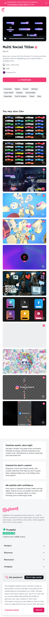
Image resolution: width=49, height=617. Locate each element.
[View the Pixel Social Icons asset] (24, 283)
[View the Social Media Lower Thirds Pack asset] (24, 335)
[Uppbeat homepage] (3, 9)
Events (25, 89)
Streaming (8, 96)
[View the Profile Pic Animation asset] (24, 257)
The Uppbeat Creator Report (18, 4)
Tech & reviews (20, 96)
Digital (17, 89)
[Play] (5, 38)
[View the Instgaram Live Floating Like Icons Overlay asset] (24, 387)
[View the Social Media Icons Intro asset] (24, 361)
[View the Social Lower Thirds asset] (24, 127)
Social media (30, 93)
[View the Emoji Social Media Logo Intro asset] (24, 205)
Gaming (34, 89)
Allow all (39, 610)
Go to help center (34, 577)
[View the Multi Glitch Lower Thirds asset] (24, 179)
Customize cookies (12, 610)
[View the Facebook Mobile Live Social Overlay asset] (24, 413)
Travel (32, 96)
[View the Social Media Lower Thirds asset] (24, 309)
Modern (19, 93)
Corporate (8, 89)
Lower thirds (8, 93)
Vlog (39, 96)
